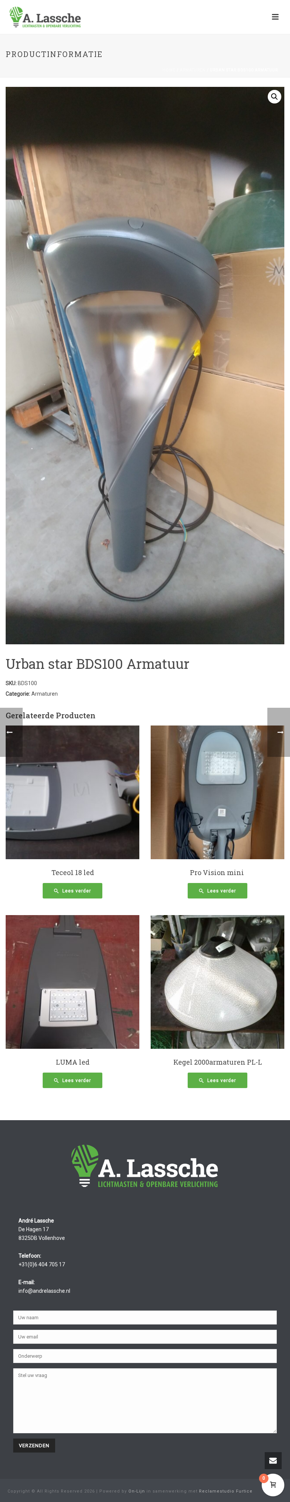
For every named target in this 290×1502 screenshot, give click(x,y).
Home (169, 70)
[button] (274, 96)
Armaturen (193, 70)
